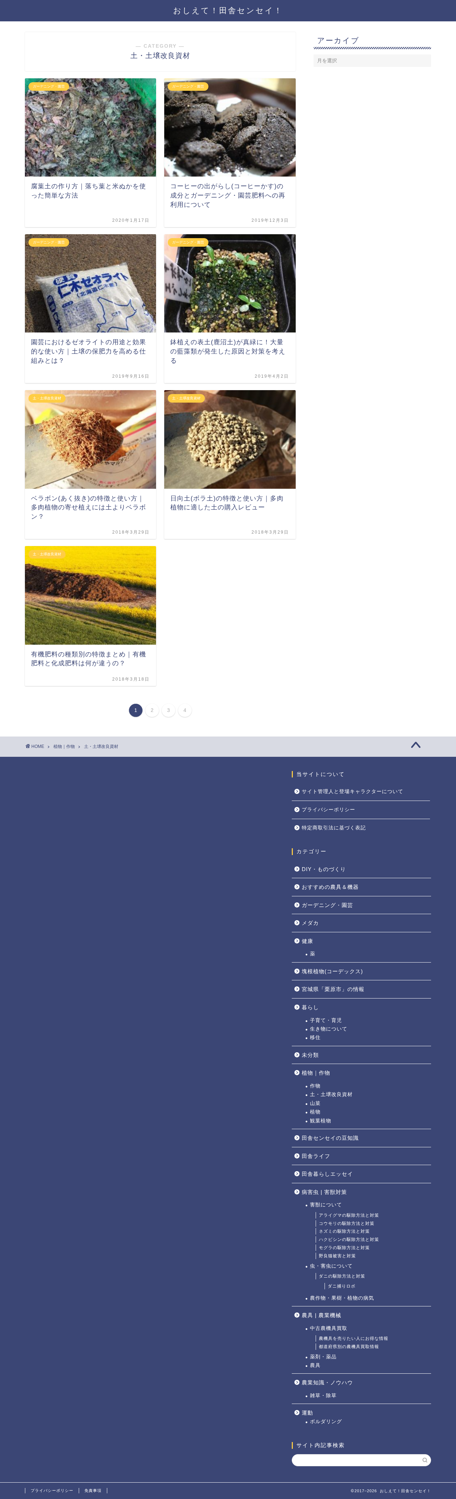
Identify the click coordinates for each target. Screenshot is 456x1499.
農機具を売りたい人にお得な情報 (353, 1338)
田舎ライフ (316, 1156)
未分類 (310, 1055)
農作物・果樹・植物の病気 (342, 1298)
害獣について (326, 1204)
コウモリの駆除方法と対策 (346, 1223)
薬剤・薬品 (323, 1356)
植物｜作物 (316, 1073)
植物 (315, 1112)
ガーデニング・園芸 (327, 905)
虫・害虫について (331, 1266)
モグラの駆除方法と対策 (344, 1247)
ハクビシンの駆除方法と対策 (349, 1239)
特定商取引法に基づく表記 (334, 827)
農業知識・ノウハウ (327, 1382)
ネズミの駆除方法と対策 (344, 1231)
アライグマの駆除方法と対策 (349, 1215)
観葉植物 (320, 1120)
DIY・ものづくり (324, 869)
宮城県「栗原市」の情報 (333, 989)
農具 (315, 1365)
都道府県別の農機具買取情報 (349, 1346)
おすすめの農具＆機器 (330, 887)
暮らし (310, 1007)
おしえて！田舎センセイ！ (228, 10)
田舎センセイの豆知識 (330, 1138)
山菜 (315, 1103)
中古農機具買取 (328, 1328)
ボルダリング (326, 1421)
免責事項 (93, 1490)
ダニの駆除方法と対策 (342, 1276)
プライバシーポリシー (328, 809)
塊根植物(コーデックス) (332, 971)
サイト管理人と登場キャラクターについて (352, 791)
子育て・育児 (326, 1020)
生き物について (328, 1029)
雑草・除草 (323, 1395)
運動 (307, 1413)
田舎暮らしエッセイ (327, 1174)
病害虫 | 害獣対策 (324, 1192)
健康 (307, 941)
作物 (315, 1086)
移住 (315, 1037)
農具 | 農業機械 (321, 1315)
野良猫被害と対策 (337, 1255)
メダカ (310, 923)
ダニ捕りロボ (342, 1286)
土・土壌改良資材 (331, 1094)
